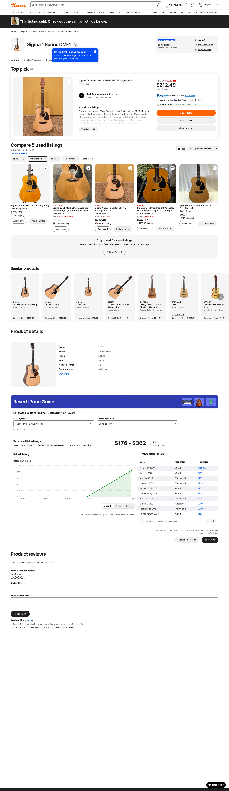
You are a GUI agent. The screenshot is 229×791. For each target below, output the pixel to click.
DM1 (174, 305)
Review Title (16, 583)
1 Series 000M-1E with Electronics (118, 306)
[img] (105, 94)
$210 (200, 473)
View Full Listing (88, 129)
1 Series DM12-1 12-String (25, 305)
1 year (119, 506)
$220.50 (202, 468)
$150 (200, 478)
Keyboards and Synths (70, 12)
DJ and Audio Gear (115, 12)
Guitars (33, 12)
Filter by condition (105, 419)
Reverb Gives (199, 12)
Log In (215, 5)
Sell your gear (176, 4)
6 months (108, 506)
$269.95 (202, 508)
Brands (155, 12)
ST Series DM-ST (53, 305)
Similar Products (32, 60)
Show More (64, 374)
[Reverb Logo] (19, 5)
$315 (200, 493)
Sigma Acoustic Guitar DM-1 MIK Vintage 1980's (106, 80)
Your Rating (16, 574)
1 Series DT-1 (82, 305)
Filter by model (20, 419)
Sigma (101, 346)
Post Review (20, 613)
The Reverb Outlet (19, 12)
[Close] (95, 51)
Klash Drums (92, 94)
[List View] (183, 149)
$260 (200, 503)
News (163, 12)
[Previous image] (17, 106)
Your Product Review (20, 595)
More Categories (133, 12)
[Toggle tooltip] (31, 69)
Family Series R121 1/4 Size (214, 306)
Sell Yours (210, 539)
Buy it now (186, 112)
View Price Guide (187, 539)
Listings (15, 60)
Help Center (212, 12)
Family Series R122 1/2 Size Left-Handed (150, 306)
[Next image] (69, 106)
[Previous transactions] (208, 521)
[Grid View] (179, 149)
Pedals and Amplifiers (48, 12)
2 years (129, 506)
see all (29, 620)
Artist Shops (186, 12)
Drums (101, 12)
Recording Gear (88, 12)
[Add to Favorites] (75, 44)
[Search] (158, 5)
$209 (200, 483)
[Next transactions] (213, 521)
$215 (200, 498)
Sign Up (208, 5)
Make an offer (186, 128)
